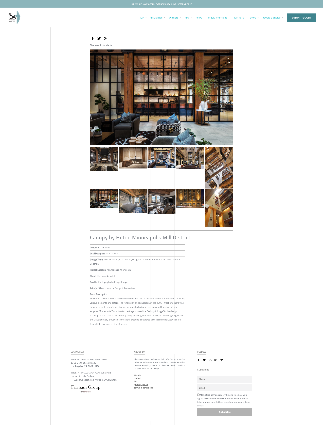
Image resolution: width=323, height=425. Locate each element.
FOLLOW (201, 352)
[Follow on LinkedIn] (211, 360)
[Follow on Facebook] (200, 360)
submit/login (301, 17)
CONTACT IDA (77, 352)
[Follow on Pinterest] (223, 360)
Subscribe (225, 412)
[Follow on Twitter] (205, 360)
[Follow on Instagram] (217, 360)
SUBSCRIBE (203, 369)
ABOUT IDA (139, 352)
